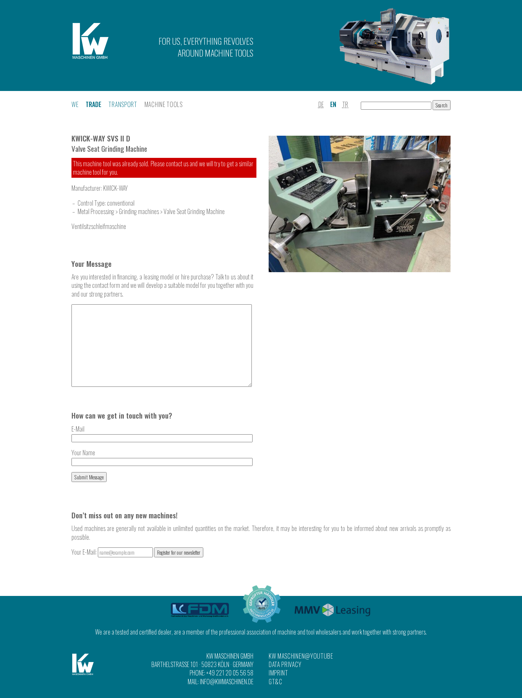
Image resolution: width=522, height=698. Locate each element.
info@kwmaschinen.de (226, 681)
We (74, 104)
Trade (93, 104)
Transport (123, 104)
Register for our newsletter (178, 552)
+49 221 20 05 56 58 (229, 672)
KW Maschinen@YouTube (301, 656)
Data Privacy (285, 664)
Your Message (91, 263)
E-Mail (77, 428)
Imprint (278, 672)
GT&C (275, 681)
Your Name (83, 452)
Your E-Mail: (84, 552)
